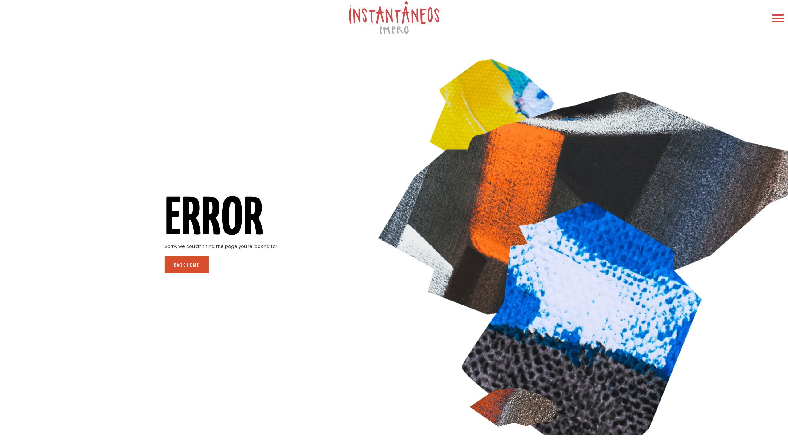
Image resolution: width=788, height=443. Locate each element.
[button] (778, 18)
